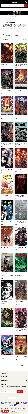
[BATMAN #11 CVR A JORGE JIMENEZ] (7, 345)
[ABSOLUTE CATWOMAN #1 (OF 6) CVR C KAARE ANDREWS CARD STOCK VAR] (21, 318)
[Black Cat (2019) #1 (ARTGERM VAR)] (7, 158)
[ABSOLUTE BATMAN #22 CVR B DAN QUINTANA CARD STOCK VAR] (21, 290)
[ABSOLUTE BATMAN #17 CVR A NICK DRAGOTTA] (21, 53)
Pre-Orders (6, 408)
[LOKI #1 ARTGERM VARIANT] (7, 317)
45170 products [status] (5, 39)
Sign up (20, 391)
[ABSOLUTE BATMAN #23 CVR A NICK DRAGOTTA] (21, 132)
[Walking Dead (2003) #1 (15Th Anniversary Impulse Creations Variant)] (7, 263)
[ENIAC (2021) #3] (7, 105)
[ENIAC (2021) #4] (21, 158)
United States (13, 397)
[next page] (24, 366)
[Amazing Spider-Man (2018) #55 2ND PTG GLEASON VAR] (21, 184)
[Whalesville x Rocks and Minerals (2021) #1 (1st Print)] (21, 210)
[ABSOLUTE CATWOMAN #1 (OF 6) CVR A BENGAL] (7, 236)
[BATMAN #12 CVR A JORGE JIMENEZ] (7, 210)
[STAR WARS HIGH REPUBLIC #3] (21, 345)
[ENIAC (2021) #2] (21, 79)
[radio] (23, 39)
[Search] (25, 5)
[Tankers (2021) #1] (7, 53)
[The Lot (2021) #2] (7, 290)
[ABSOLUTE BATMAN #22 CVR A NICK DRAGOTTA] (7, 132)
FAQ (2, 408)
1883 (22, 365)
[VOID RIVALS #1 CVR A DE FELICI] (21, 105)
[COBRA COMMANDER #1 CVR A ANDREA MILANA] (21, 262)
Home (4, 19)
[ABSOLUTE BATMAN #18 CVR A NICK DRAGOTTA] (7, 79)
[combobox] (12, 5)
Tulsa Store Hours (13, 408)
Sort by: (6, 35)
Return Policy (24, 408)
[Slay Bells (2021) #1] (7, 184)
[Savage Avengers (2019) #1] (21, 236)
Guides (19, 408)
